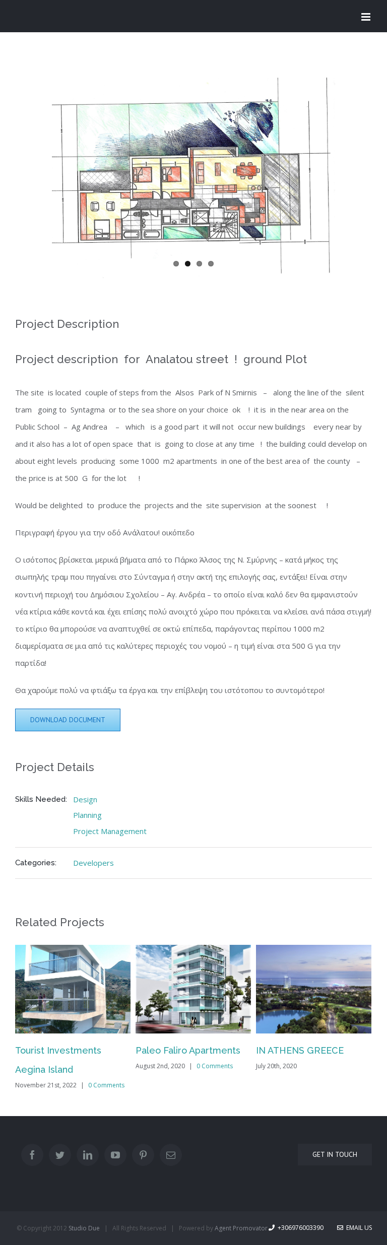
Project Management (110, 831)
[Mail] (171, 1155)
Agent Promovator (241, 1228)
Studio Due (84, 1228)
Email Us (357, 1227)
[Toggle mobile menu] (366, 17)
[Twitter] (60, 1155)
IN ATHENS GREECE (300, 1050)
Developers (93, 863)
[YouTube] (115, 1155)
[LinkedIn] (88, 1155)
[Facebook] (32, 1155)
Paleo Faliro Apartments (188, 1050)
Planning (87, 815)
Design (85, 799)
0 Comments (106, 1085)
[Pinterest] (143, 1155)
